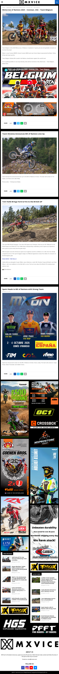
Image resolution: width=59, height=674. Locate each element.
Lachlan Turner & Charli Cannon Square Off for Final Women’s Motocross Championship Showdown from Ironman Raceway (48, 580)
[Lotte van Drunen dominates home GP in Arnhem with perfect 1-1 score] (6, 590)
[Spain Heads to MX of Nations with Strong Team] (36, 609)
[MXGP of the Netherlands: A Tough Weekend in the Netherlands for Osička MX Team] (6, 579)
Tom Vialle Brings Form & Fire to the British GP (48, 599)
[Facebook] (23, 667)
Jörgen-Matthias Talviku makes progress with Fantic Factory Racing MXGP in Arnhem (19, 568)
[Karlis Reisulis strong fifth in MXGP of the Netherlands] (6, 600)
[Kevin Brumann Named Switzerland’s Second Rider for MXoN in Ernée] (36, 618)
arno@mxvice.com (32, 659)
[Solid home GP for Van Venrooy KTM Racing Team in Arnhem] (6, 559)
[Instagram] (27, 667)
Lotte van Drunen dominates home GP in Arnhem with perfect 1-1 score (18, 590)
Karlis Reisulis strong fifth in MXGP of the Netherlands (19, 599)
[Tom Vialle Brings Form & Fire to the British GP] (36, 600)
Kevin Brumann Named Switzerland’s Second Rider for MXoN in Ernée (48, 617)
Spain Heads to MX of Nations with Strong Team (48, 608)
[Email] (35, 667)
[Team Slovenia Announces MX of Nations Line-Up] (36, 592)
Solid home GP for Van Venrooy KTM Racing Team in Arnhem (19, 559)
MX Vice (45, 672)
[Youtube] (31, 667)
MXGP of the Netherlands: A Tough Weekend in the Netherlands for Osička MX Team (19, 579)
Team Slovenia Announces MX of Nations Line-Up (48, 590)
